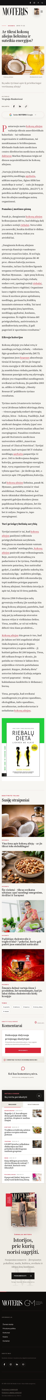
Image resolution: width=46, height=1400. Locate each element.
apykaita (30, 176)
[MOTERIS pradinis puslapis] (12, 1303)
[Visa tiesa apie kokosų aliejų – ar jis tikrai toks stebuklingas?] (23, 821)
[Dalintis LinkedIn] (20, 106)
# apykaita (6, 1007)
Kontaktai (6, 1341)
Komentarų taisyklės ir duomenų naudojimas (22, 1060)
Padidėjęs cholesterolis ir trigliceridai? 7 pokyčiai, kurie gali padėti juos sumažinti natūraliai (21, 941)
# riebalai (6, 1011)
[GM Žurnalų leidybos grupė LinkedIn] (16, 1364)
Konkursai (6, 1333)
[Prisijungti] (38, 2)
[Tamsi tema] (42, 2)
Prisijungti (23, 1050)
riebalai (24, 225)
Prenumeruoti (20, 1276)
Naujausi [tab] (12, 1104)
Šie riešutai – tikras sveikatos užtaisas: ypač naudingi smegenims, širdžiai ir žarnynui (22, 892)
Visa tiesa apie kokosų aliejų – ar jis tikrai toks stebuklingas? (22, 845)
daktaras (7, 155)
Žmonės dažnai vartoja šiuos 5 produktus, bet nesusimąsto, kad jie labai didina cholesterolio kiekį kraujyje (22, 992)
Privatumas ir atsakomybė (10, 1389)
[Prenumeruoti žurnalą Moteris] (36, 11)
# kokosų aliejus (38, 1007)
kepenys (24, 357)
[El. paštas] (23, 1364)
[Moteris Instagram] (34, 2)
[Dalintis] (14, 106)
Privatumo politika (9, 1328)
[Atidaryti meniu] (41, 11)
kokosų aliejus (34, 126)
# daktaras (16, 1007)
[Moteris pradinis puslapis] (16, 11)
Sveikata (11, 26)
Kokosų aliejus (10, 635)
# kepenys (26, 1007)
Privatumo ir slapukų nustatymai (11, 1392)
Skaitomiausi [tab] (33, 1104)
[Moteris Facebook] (30, 2)
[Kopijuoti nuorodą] (26, 106)
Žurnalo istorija (8, 1324)
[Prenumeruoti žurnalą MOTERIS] (23, 1209)
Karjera (5, 1337)
